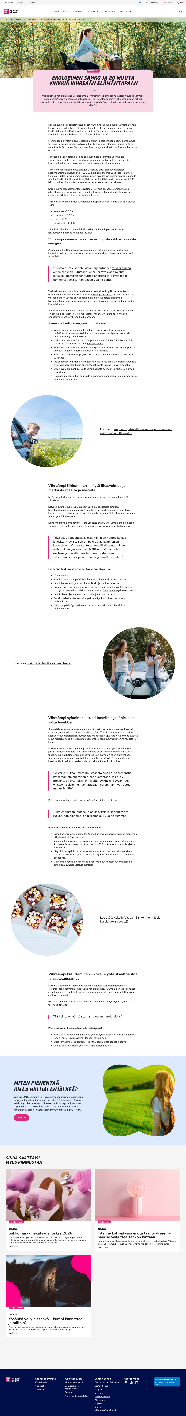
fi (181, 3)
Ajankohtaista (33, 20)
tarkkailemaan (121, 268)
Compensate (110, 590)
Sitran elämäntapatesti (61, 188)
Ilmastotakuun (95, 343)
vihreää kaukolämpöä (82, 317)
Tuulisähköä (115, 330)
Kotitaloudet (20, 20)
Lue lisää (21, 1117)
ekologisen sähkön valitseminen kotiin (109, 160)
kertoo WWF (103, 758)
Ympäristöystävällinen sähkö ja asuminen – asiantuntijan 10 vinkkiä (136, 431)
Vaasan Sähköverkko (164, 1379)
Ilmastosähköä (76, 333)
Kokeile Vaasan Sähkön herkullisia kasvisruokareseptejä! (130, 920)
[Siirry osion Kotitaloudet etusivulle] (11, 11)
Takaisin (11, 20)
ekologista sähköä (102, 294)
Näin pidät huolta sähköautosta (49, 663)
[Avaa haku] (180, 11)
